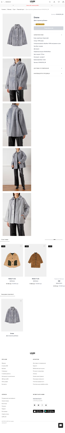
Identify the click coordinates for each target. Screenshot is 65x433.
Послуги (4, 406)
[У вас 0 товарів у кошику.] (63, 2)
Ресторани (4, 411)
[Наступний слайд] (52, 5)
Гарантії (35, 365)
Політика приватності (38, 381)
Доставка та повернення (39, 363)
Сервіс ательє (5, 414)
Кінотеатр (4, 403)
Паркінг (4, 408)
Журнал (4, 363)
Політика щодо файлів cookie (40, 384)
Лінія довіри (5, 381)
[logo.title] (32, 353)
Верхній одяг (20, 9)
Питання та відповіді (38, 371)
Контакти (4, 384)
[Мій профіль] (54, 2)
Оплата (35, 373)
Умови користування (38, 376)
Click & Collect (5, 401)
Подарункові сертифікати (8, 398)
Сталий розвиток (6, 373)
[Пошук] (50, 2)
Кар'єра (4, 368)
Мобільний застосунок (39, 368)
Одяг (14, 9)
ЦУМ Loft (4, 416)
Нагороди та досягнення (8, 376)
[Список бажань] (59, 2)
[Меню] (2, 2)
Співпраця (4, 371)
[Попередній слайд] (13, 5)
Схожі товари (4, 239)
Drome (36, 17)
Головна (4, 9)
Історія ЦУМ (5, 365)
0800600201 (8, 1)
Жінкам (9, 9)
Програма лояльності (38, 379)
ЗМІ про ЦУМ (5, 379)
